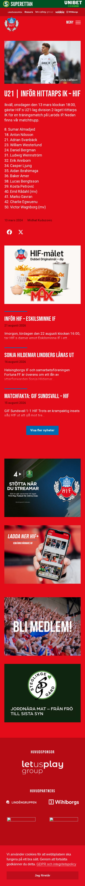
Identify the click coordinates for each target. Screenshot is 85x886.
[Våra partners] (42, 11)
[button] (73, 22)
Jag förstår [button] (42, 875)
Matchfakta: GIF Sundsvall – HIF (36, 396)
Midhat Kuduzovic (39, 220)
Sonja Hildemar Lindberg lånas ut (39, 355)
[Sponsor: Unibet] (73, 6)
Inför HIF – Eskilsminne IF (29, 319)
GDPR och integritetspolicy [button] (56, 864)
